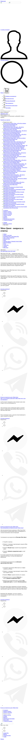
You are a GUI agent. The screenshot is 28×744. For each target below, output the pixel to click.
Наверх (2, 739)
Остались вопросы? (5, 289)
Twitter (4, 736)
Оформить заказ (4, 113)
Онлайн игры (6, 185)
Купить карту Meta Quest (9, 397)
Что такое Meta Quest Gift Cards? (8, 251)
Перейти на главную (5, 119)
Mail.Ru (5, 734)
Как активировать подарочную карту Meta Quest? (12, 527)
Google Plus (6, 733)
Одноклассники (7, 735)
